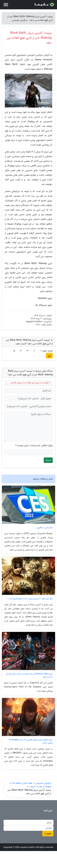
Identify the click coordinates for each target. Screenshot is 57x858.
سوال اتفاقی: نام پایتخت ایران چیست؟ (34, 445)
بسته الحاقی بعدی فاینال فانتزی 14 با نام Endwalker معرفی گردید (31, 741)
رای (49, 355)
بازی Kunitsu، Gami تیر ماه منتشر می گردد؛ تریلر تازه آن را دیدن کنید (29, 675)
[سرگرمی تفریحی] (44, 4)
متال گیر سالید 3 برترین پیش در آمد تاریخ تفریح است (30, 598)
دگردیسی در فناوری (45, 527)
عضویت (48, 833)
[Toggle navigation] (6, 5)
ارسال (48, 460)
